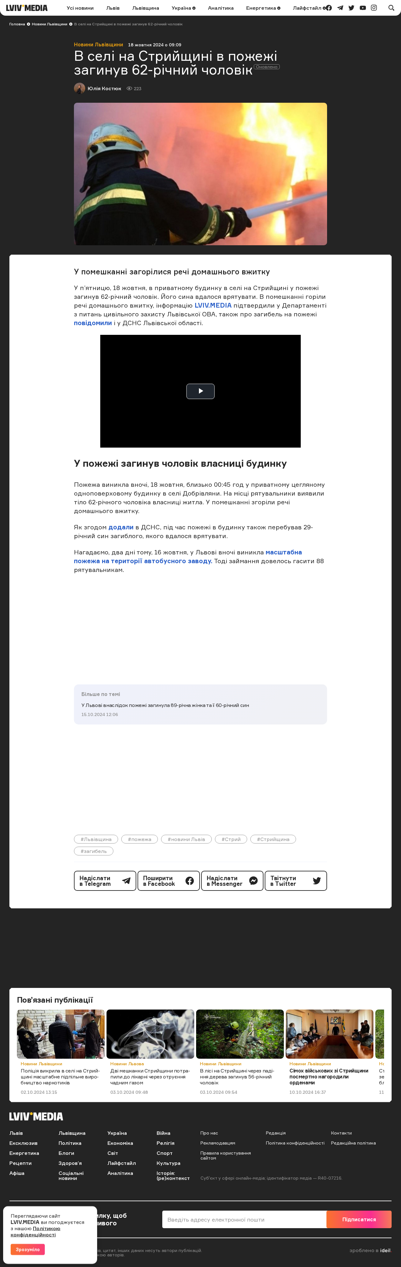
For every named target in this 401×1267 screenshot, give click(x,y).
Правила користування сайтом (225, 1155)
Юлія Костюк (104, 88)
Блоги (66, 1153)
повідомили (94, 323)
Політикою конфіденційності (35, 1231)
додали (121, 527)
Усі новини (80, 8)
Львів (113, 8)
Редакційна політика (353, 1142)
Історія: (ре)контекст (173, 1175)
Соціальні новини (71, 1175)
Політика (70, 1143)
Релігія (165, 1143)
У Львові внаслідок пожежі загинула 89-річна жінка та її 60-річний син (165, 705)
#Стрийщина (273, 839)
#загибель (94, 851)
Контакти (341, 1132)
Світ (112, 1153)
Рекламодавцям (217, 1142)
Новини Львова (127, 1063)
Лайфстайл (308, 8)
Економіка (120, 1143)
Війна (163, 1133)
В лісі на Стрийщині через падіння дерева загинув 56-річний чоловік (237, 1076)
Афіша (16, 1173)
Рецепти (20, 1163)
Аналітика (221, 8)
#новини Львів (186, 839)
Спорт (165, 1153)
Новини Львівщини (49, 24)
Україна (182, 8)
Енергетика (261, 8)
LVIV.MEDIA (213, 305)
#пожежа (139, 839)
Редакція (276, 1132)
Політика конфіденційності (295, 1142)
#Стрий (231, 839)
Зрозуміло (28, 1249)
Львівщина (145, 8)
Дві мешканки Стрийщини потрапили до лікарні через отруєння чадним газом (150, 1076)
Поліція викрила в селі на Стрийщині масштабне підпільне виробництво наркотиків (60, 1076)
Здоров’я (70, 1163)
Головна (17, 24)
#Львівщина (96, 839)
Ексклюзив (23, 1143)
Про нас (209, 1132)
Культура (168, 1163)
